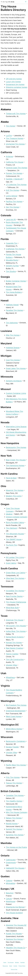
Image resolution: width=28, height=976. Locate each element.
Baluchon (9, 893)
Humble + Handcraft (14, 179)
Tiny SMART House (13, 539)
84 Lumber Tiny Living (15, 557)
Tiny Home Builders (14, 292)
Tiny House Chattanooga (16, 602)
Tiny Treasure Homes (14, 138)
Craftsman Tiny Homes (15, 249)
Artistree (9, 156)
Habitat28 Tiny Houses (15, 868)
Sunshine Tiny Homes (14, 835)
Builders (17, 962)
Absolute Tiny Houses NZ (16, 925)
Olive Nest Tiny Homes (15, 578)
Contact (15, 966)
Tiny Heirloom (11, 528)
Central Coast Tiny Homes (16, 168)
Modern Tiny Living (13, 496)
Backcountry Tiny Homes (16, 447)
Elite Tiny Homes (12, 335)
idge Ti (18, 411)
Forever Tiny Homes (14, 173)
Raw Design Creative (14, 648)
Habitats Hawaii (12, 305)
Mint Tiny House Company (16, 812)
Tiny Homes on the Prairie (16, 847)
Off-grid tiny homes (14, 79)
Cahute (9, 899)
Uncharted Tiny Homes (15, 144)
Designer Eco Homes (14, 939)
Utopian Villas (11, 665)
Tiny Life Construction (15, 659)
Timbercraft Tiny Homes (16, 113)
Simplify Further (12, 266)
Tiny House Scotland (14, 913)
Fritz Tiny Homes (13, 777)
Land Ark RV (11, 219)
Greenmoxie (11, 862)
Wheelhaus (10, 677)
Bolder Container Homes (16, 281)
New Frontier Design (14, 596)
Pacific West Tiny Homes (16, 765)
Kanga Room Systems (15, 637)
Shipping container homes (16, 87)
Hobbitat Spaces (12, 348)
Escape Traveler (12, 747)
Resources (5, 966)
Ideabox (9, 514)
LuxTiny (9, 135)
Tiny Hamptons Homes (15, 465)
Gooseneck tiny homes (15, 84)
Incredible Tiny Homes (15, 591)
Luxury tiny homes (13, 82)
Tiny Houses (11, 962)
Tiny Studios (11, 271)
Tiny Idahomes (12, 323)
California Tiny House (14, 162)
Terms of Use (14, 969)
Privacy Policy (22, 966)
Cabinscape (11, 860)
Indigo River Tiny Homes (16, 631)
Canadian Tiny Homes (15, 795)
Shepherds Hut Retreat (15, 907)
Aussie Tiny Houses (14, 933)
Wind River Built (12, 608)
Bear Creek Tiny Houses (16, 460)
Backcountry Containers (15, 741)
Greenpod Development (15, 711)
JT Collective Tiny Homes (16, 184)
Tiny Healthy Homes (14, 801)
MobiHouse (10, 901)
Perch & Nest (11, 478)
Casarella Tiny (11, 243)
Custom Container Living (16, 393)
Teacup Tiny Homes (14, 783)
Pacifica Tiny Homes (14, 201)
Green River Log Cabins (15, 573)
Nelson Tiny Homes (14, 818)
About (10, 966)
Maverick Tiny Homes (14, 490)
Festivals (22, 962)
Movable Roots (12, 260)
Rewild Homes (12, 824)
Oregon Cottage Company (16, 517)
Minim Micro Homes (14, 729)
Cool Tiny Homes (13, 360)
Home (4, 962)
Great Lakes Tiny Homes (16, 368)
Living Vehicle (11, 196)
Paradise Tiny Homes (14, 310)
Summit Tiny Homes (14, 829)
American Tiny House (14, 620)
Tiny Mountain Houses (15, 534)
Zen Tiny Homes (12, 207)
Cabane (9, 880)
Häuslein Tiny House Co (15, 948)
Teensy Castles (12, 654)
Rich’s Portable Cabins (15, 522)
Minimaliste (10, 883)
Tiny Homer (10, 126)
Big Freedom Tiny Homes (16, 705)
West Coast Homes (13, 716)
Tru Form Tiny (11, 545)
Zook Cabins (11, 563)
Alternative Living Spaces (16, 426)
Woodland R (11, 411)
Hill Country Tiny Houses (16, 626)
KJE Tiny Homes (12, 190)
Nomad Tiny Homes (14, 642)
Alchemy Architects (14, 381)
